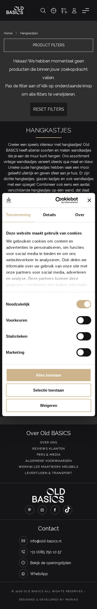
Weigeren (48, 405)
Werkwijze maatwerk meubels (48, 467)
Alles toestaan (48, 375)
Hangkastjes (29, 33)
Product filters (48, 45)
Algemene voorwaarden (48, 461)
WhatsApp (39, 574)
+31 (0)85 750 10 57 (45, 552)
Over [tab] (79, 214)
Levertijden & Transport (48, 473)
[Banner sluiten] (89, 200)
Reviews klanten (48, 448)
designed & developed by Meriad (48, 599)
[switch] (83, 320)
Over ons (48, 442)
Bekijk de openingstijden (50, 563)
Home (8, 33)
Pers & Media (49, 454)
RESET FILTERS (48, 109)
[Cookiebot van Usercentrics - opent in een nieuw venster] (58, 200)
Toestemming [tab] (18, 214)
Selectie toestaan (48, 390)
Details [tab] (49, 214)
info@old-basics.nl (46, 541)
